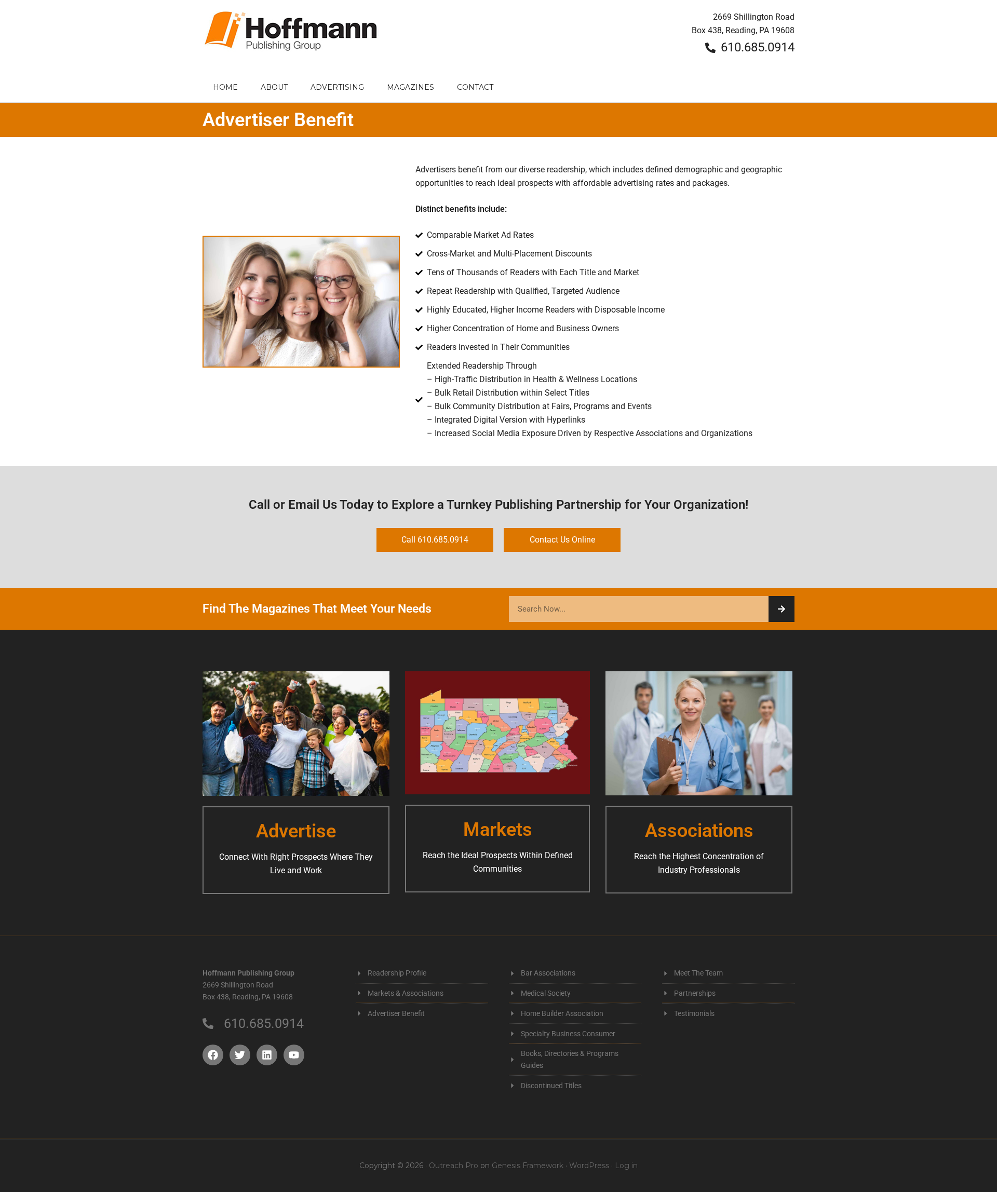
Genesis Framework (527, 1165)
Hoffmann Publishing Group (291, 36)
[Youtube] (294, 1055)
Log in (626, 1165)
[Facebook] (213, 1055)
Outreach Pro (453, 1165)
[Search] (781, 609)
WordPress (589, 1165)
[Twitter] (240, 1055)
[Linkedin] (267, 1055)
